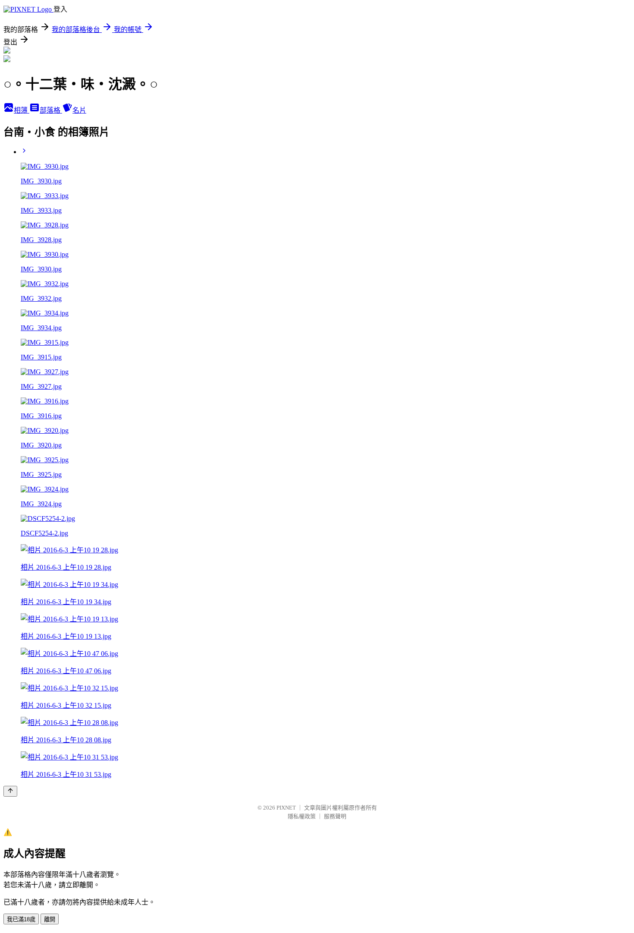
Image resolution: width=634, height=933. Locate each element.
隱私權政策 (302, 816)
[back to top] (10, 791)
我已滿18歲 (21, 919)
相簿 (21, 110)
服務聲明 (335, 816)
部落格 (51, 110)
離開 (49, 919)
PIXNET (286, 807)
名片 (79, 110)
